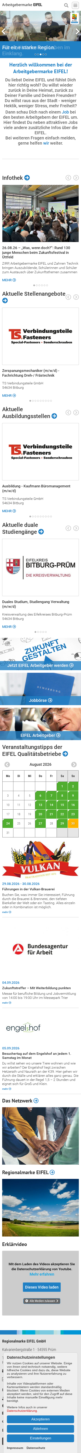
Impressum (15, 1448)
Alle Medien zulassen (42, 1307)
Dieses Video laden (42, 1293)
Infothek (13, 184)
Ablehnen (40, 1429)
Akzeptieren (40, 1419)
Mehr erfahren (42, 1280)
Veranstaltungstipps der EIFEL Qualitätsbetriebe (32, 756)
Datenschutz (36, 1448)
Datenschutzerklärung (22, 1410)
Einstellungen (40, 1438)
